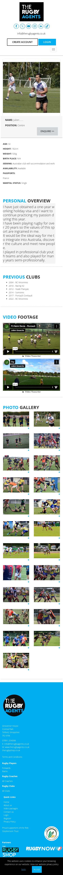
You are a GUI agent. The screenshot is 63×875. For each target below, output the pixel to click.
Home (6, 802)
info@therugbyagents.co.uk (31, 33)
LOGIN (47, 42)
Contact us (9, 811)
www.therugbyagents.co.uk (17, 747)
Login (6, 815)
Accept (37, 869)
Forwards (6, 768)
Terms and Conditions (12, 757)
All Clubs (6, 790)
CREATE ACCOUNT (22, 42)
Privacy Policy (10, 821)
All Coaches (7, 781)
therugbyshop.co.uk (11, 750)
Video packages (11, 808)
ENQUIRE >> (47, 131)
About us (8, 805)
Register (7, 818)
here (23, 869)
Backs (5, 771)
